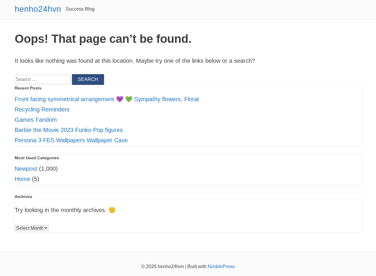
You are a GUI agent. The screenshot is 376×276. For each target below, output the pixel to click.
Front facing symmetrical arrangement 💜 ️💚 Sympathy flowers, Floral (107, 99)
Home (22, 179)
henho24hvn (38, 8)
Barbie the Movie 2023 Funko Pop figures (69, 130)
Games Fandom (36, 119)
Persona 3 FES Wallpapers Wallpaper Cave (71, 140)
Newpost (26, 168)
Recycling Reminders (42, 109)
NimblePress (221, 266)
